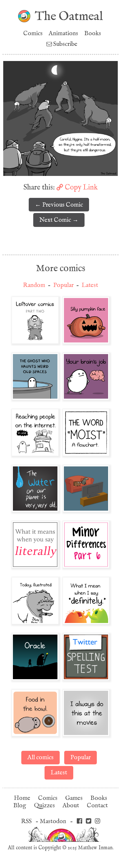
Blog (19, 805)
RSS (26, 821)
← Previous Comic (59, 205)
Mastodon (53, 821)
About (71, 805)
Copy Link (80, 187)
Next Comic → (58, 220)
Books (92, 33)
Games (74, 798)
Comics (33, 33)
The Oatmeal (69, 16)
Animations (63, 33)
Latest (90, 285)
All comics (40, 757)
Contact (97, 805)
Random (34, 285)
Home (22, 798)
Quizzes (44, 805)
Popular (63, 285)
